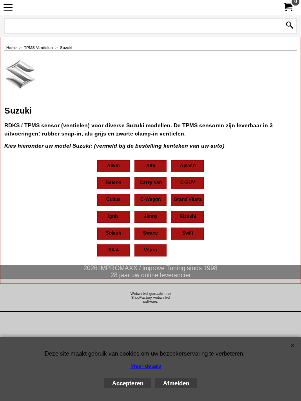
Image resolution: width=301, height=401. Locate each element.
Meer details (146, 366)
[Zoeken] (289, 26)
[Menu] (8, 8)
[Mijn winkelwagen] (288, 7)
